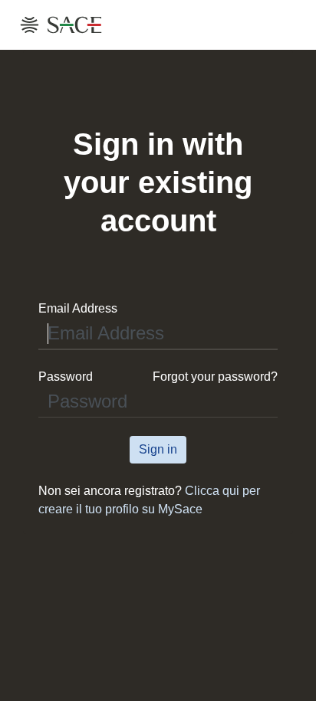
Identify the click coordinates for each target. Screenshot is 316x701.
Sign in (158, 449)
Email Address (77, 308)
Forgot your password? (215, 376)
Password (65, 376)
